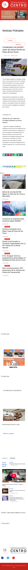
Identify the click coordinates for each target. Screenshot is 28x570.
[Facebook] (2, 558)
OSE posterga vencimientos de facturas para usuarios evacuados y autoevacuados (16, 499)
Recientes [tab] (4, 458)
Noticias (11, 462)
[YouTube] (13, 558)
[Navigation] (3, 23)
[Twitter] (8, 558)
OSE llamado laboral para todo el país (17, 464)
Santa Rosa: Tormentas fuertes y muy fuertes (17, 491)
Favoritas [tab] (12, 458)
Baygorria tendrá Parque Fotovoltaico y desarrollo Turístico (12, 485)
